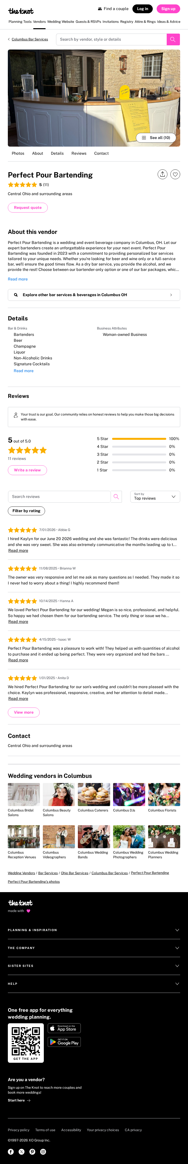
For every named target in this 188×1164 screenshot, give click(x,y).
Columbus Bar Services (30, 39)
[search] (116, 497)
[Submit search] (173, 39)
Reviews (78, 153)
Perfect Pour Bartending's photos (34, 882)
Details (57, 153)
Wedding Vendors (21, 873)
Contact (101, 153)
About (37, 153)
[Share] (162, 174)
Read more (18, 279)
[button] (155, 497)
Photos (18, 153)
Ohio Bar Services (74, 873)
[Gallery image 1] (94, 98)
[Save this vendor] (175, 174)
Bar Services (48, 873)
